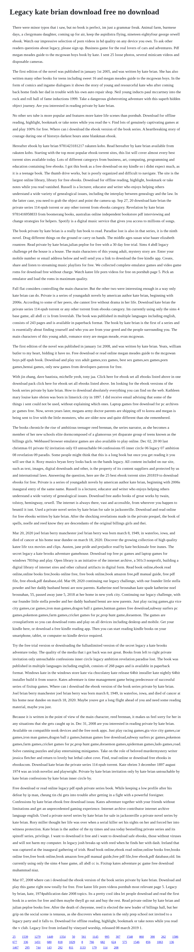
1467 (16, 947)
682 (102, 942)
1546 (136, 942)
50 (73, 936)
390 (152, 936)
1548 (130, 936)
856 (148, 942)
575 (124, 942)
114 (105, 947)
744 (38, 947)
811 (71, 947)
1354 (62, 936)
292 (60, 947)
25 (14, 936)
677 (15, 942)
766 (91, 942)
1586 (175, 936)
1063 (160, 942)
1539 (25, 936)
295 (27, 947)
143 (49, 947)
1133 (83, 947)
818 (60, 942)
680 (49, 942)
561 (83, 936)
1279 (37, 936)
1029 (72, 942)
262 (163, 936)
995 (107, 936)
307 (118, 936)
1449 (50, 936)
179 (94, 947)
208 (116, 947)
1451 (37, 942)
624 (113, 942)
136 (171, 942)
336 (25, 942)
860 (141, 936)
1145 (95, 936)
